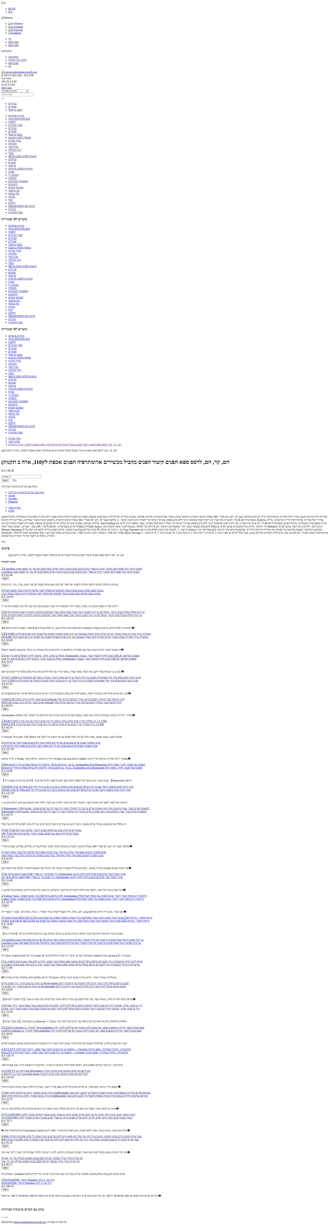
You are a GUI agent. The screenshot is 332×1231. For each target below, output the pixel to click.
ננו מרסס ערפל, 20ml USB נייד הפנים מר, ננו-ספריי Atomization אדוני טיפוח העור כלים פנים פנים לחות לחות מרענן (62, 877)
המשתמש (13, 56)
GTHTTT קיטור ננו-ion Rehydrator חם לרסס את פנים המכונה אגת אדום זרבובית (44, 1074)
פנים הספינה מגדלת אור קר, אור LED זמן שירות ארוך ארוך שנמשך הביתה (40, 1161)
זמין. (3, 541)
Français (18, 29)
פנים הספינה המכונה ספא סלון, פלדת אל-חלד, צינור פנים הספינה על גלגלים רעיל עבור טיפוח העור (52, 855)
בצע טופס (13, 42)
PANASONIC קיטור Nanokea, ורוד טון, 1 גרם (26, 1182)
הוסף (5, 480)
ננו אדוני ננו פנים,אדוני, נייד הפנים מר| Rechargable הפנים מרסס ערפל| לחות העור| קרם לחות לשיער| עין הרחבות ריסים (63, 986)
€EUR (11, 8)
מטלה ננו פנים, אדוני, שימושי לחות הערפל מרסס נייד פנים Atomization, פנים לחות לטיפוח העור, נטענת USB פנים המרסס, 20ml (68, 658)
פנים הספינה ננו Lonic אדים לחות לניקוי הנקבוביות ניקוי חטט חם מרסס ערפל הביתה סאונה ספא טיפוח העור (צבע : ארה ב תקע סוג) (70, 964)
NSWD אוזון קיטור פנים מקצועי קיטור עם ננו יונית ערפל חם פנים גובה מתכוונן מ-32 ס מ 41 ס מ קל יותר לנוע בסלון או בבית (66, 789)
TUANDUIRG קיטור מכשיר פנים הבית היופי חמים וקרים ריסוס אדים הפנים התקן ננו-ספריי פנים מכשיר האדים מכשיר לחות (67, 1117)
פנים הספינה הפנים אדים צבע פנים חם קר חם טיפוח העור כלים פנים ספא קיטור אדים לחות (49, 745)
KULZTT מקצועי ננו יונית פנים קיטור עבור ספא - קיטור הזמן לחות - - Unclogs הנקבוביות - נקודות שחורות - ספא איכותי (64, 1052)
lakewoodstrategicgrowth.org (30, 1222)
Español (18, 26)
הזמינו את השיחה (17, 60)
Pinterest (13, 501)
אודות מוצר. (14, 507)
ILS (10, 11)
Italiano (16, 33)
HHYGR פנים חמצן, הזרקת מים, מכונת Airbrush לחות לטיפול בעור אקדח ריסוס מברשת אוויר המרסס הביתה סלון (61, 702)
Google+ (13, 498)
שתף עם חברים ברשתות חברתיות (26, 492)
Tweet (11, 495)
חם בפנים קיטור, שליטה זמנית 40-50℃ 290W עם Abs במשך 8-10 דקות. (40, 833)
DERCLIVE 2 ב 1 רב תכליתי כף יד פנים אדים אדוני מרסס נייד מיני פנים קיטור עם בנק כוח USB (52, 724)
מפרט (11, 510)
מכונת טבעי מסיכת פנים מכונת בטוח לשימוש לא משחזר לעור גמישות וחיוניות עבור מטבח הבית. (51, 593)
